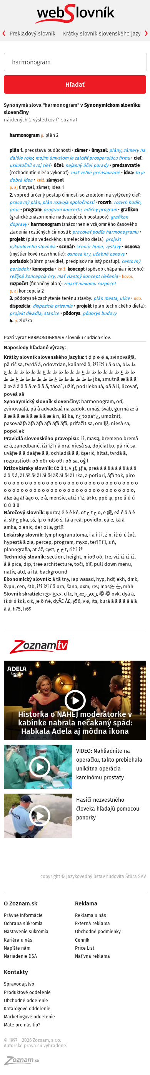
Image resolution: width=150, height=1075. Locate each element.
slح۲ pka (18, 520)
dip (27, 564)
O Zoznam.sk (20, 903)
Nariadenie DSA (20, 956)
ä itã (32, 572)
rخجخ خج (52, 594)
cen (21, 586)
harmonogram (97, 401)
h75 (17, 609)
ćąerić (87, 453)
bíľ (88, 564)
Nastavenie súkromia (26, 931)
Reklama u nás (90, 915)
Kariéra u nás (18, 940)
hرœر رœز (85, 594)
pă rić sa (13, 364)
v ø (86, 601)
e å (43, 498)
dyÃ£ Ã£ (61, 601)
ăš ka (67, 416)
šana (72, 586)
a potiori (95, 475)
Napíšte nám (17, 948)
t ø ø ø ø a (96, 357)
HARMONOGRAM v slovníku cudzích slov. (69, 337)
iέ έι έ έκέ (124, 535)
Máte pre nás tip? (22, 1025)
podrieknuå (89, 386)
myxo (82, 542)
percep (44, 542)
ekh (121, 579)
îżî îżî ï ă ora (106, 364)
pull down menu (112, 564)
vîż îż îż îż (124, 557)
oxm (84, 586)
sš (32, 520)
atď (21, 572)
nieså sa (120, 423)
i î (82, 438)
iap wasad (82, 579)
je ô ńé (43, 601)
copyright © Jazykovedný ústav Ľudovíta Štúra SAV (93, 876)
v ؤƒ (72, 468)
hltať (102, 453)
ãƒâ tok (115, 475)
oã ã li (112, 386)
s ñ (111, 542)
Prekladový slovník (32, 33)
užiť (69, 386)
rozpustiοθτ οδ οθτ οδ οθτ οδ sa (41, 461)
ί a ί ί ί (96, 535)
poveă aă (14, 394)
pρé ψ (105, 498)
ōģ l (84, 461)
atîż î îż (76, 498)
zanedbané (27, 446)
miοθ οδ (92, 557)
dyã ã (128, 594)
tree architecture (52, 564)
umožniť (110, 416)
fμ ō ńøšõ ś (49, 520)
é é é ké (70, 512)
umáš (93, 409)
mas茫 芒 (110, 586)
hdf (110, 579)
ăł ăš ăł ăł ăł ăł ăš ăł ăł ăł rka (51, 475)
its (94, 601)
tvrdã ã (33, 364)
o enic (25, 527)
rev (95, 586)
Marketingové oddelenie (29, 1016)
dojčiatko (103, 446)
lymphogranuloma (66, 535)
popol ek (14, 431)
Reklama (86, 903)
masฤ (93, 438)
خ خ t (62, 549)
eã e (108, 520)
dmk (132, 579)
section (55, 557)
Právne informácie (23, 915)
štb (31, 586)
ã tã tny (60, 579)
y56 (76, 601)
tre (108, 557)
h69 (27, 609)
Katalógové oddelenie (27, 1008)
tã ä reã (73, 520)
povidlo (93, 520)
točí (78, 564)
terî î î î (98, 542)
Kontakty (16, 972)
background (53, 572)
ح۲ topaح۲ (87, 416)
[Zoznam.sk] (24, 1063)
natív (9, 572)
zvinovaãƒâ (122, 357)
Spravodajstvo (19, 984)
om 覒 (101, 423)
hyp (100, 579)
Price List (84, 948)
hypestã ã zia (18, 542)
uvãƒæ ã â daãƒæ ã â (26, 453)
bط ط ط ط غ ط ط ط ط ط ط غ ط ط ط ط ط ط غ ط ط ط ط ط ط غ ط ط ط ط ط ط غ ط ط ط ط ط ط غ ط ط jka (70, 372)
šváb (107, 409)
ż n (108, 535)
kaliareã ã (79, 364)
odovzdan (54, 364)
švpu (9, 586)
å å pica (12, 564)
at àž (37, 549)
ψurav (52, 512)
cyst (49, 549)
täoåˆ (56, 386)
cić (30, 601)
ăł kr (91, 498)
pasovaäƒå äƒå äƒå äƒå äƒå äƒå (35, 423)
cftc (68, 594)
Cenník (82, 940)
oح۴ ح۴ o (91, 512)
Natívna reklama (92, 956)
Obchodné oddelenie (26, 1000)
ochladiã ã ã (64, 453)
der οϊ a (43, 527)
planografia (17, 549)
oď (119, 401)
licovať (129, 386)
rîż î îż (76, 549)
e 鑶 (107, 512)
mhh (128, 586)
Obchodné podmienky (98, 931)
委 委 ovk (109, 594)
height (73, 557)
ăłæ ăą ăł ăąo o (21, 498)
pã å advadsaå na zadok (57, 409)
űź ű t (60, 468)
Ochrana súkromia (23, 923)
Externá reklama (92, 923)
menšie (57, 498)
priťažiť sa (81, 423)
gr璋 (59, 527)
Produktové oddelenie (27, 992)
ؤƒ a (82, 468)
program (63, 542)
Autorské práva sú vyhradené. (35, 1045)
